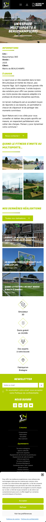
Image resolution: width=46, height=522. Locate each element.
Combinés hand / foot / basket (23, 465)
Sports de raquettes (23, 453)
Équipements (23, 444)
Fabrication (23, 434)
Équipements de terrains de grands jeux (23, 455)
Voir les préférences (23, 513)
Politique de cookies (13, 519)
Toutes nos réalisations (15, 218)
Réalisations (13, 17)
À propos (23, 428)
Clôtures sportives (23, 459)
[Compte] (27, 4)
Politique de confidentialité (29, 519)
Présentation (23, 432)
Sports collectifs (23, 450)
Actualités (23, 437)
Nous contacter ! (12, 136)
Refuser (23, 507)
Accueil (4, 17)
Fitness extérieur (23, 469)
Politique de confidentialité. (27, 393)
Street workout (23, 467)
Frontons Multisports (23, 463)
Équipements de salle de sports (23, 457)
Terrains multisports (23, 448)
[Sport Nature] (6, 4)
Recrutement (23, 439)
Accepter (23, 501)
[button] (42, 475)
